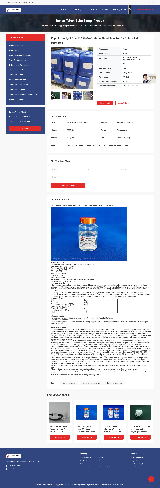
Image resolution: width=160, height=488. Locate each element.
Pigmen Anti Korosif (16, 99)
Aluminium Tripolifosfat (18, 70)
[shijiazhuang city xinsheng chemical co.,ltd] (13, 9)
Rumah (38, 26)
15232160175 (27, 117)
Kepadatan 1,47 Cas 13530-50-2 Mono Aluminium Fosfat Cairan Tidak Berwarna (86, 429)
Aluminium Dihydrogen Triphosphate (23, 94)
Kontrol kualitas (85, 464)
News (101, 458)
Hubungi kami (84, 467)
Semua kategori (136, 467)
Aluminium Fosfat (16, 75)
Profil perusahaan (85, 458)
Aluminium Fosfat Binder (18, 85)
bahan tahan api (69, 383)
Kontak (25, 128)
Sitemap (102, 464)
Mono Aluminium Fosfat (18, 80)
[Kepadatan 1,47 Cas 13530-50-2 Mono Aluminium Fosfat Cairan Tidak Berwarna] (72, 68)
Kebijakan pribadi (104, 467)
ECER (123, 485)
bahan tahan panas (114, 383)
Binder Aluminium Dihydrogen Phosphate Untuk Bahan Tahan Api (112, 429)
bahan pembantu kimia (91, 383)
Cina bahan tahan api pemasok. (45, 485)
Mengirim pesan (68, 185)
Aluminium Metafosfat (18, 90)
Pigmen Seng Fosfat (17, 45)
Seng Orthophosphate (17, 60)
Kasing (101, 461)
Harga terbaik (105, 103)
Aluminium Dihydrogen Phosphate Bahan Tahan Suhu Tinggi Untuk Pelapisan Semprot (59, 429)
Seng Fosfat (14, 50)
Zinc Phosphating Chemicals (20, 55)
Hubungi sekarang (123, 103)
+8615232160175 (23, 121)
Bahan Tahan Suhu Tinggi (53, 26)
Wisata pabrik (84, 461)
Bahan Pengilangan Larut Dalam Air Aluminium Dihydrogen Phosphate (140, 429)
